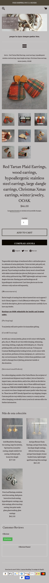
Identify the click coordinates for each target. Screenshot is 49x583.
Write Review (7, 539)
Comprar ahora (24, 243)
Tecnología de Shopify (38, 569)
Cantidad (24, 218)
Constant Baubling (25, 569)
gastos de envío (15, 211)
